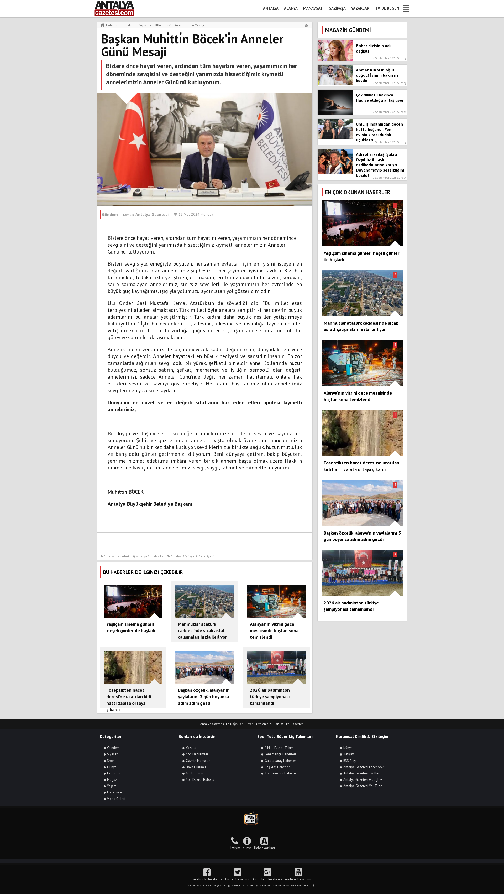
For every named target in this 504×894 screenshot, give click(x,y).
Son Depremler (197, 754)
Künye (348, 748)
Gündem (113, 748)
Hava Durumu (196, 767)
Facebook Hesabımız (207, 879)
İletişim (348, 754)
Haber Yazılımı (264, 848)
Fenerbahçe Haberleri (280, 754)
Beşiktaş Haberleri (278, 767)
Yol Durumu (194, 773)
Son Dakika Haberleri (201, 779)
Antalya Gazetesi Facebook (363, 767)
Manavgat (313, 8)
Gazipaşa (337, 8)
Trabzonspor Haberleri (281, 773)
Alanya (291, 8)
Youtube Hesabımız (299, 879)
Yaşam (112, 786)
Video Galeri (116, 799)
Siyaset (112, 754)
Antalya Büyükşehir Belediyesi (192, 556)
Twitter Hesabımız (237, 879)
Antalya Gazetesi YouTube (362, 786)
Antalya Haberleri (116, 556)
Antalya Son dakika (150, 556)
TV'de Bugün (387, 8)
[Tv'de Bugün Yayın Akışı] (252, 818)
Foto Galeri (115, 792)
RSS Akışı (349, 760)
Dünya (112, 767)
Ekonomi (113, 773)
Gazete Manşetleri (199, 760)
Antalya (271, 8)
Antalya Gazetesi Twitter (361, 773)
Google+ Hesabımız (267, 879)
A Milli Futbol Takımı (280, 748)
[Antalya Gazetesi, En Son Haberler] (118, 8)
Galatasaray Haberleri (281, 760)
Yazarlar (360, 8)
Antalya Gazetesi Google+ (362, 779)
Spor (110, 760)
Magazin (113, 779)
